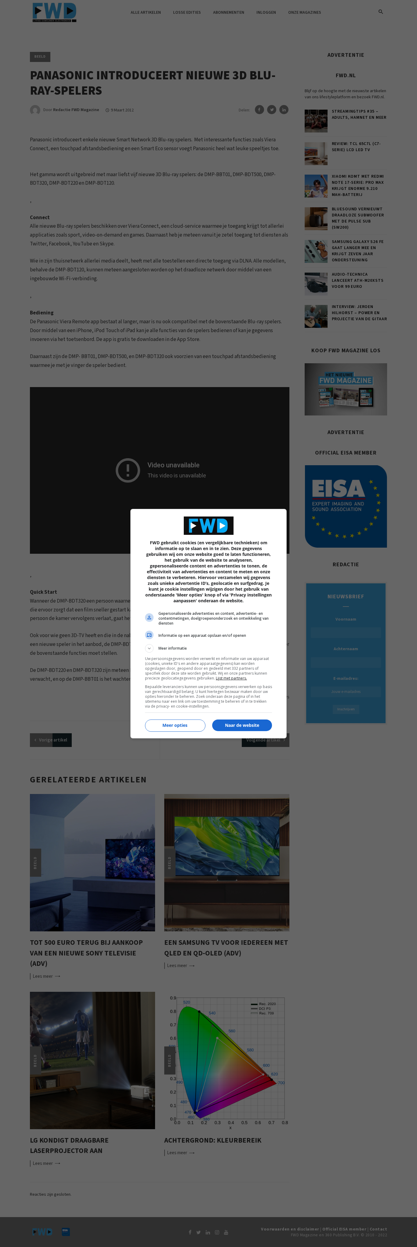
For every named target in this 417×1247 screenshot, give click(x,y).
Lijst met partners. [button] (231, 678)
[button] (208, 648)
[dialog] (208, 623)
